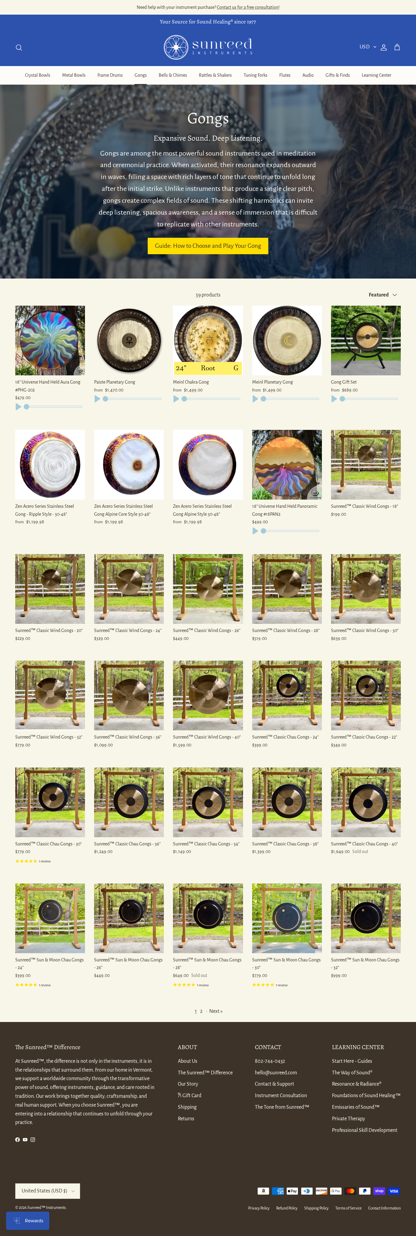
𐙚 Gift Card (189, 1095)
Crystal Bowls (37, 75)
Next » (216, 1011)
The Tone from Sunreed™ (282, 1107)
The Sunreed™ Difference (205, 1073)
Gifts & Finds (338, 75)
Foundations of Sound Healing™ (366, 1095)
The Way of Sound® (352, 1073)
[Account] (382, 47)
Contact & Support (274, 1084)
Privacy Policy (259, 1208)
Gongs (141, 75)
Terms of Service (348, 1208)
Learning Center (376, 75)
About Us (187, 1061)
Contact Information (384, 1208)
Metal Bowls (74, 75)
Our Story (188, 1084)
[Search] (19, 47)
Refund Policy (287, 1208)
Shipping (187, 1107)
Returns (186, 1119)
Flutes (285, 75)
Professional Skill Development (364, 1130)
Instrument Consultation (281, 1095)
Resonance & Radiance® (357, 1084)
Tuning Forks (255, 75)
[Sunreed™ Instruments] (208, 47)
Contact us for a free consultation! (248, 7)
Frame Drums (110, 75)
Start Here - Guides (352, 1061)
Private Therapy (348, 1119)
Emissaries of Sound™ (356, 1107)
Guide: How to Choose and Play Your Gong (208, 246)
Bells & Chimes (173, 75)
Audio (308, 75)
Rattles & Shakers (215, 75)
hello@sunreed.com (276, 1073)
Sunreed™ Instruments (46, 1208)
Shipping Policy (316, 1208)
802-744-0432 (270, 1061)
